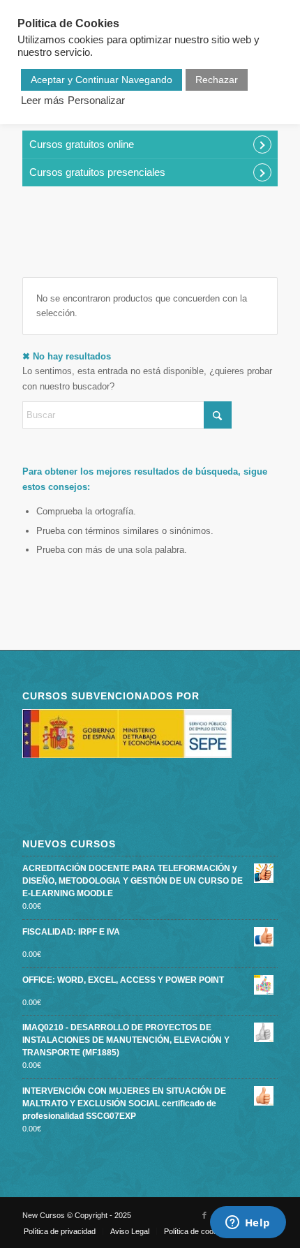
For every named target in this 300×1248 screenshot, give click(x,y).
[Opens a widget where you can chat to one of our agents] (247, 1223)
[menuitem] (60, 1231)
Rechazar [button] (216, 79)
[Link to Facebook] (204, 1215)
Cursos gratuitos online (81, 144)
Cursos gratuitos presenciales (97, 172)
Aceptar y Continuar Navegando (101, 79)
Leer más (42, 100)
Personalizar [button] (96, 100)
